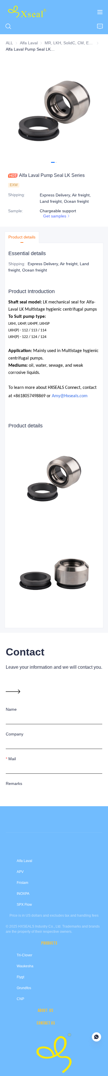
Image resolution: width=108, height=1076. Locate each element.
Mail (12, 758)
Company (14, 734)
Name (11, 709)
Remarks (14, 783)
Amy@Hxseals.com (70, 396)
